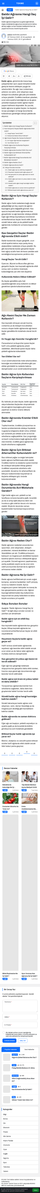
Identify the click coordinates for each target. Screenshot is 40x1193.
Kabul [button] (35, 1190)
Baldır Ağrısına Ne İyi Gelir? (13, 165)
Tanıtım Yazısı (13, 1183)
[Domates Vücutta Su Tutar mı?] (10, 803)
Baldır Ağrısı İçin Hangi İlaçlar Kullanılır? (18, 126)
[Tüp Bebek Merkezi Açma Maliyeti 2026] (30, 781)
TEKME (20, 3)
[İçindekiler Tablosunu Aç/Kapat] (34, 123)
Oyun (5, 1149)
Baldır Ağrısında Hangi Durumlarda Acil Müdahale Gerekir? (17, 159)
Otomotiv (6, 1145)
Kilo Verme (7, 1136)
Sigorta (6, 1158)
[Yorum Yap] (9, 76)
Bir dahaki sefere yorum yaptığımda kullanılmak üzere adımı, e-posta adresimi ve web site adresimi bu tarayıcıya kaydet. (21, 1034)
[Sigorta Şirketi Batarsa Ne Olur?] (20, 1057)
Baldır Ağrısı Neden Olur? (13, 162)
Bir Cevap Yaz (9, 989)
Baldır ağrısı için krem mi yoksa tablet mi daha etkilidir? (22, 180)
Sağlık (5, 1154)
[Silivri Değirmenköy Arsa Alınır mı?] (20, 1078)
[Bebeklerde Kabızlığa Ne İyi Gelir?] (10, 781)
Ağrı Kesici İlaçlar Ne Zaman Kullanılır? (17, 138)
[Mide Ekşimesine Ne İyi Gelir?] (10, 897)
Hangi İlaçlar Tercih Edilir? (15, 133)
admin (9, 35)
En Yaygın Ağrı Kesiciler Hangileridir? (18, 140)
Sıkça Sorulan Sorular (13, 167)
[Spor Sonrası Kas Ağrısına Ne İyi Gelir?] (30, 897)
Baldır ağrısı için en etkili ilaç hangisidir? (20, 170)
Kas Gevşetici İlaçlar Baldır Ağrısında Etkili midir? (19, 130)
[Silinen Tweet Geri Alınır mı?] (20, 1099)
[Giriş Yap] (36, 3)
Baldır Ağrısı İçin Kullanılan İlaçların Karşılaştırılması (16, 146)
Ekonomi (6, 1127)
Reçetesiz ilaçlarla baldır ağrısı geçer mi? (20, 172)
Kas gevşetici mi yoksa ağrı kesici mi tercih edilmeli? (21, 175)
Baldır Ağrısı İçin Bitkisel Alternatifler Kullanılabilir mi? (17, 154)
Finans (5, 1132)
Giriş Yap (23, 1040)
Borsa (5, 1119)
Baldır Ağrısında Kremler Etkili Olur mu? (18, 150)
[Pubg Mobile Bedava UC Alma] (20, 1068)
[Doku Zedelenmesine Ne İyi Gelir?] (30, 803)
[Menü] (3, 3)
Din (4, 1123)
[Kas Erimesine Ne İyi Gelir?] (20, 1089)
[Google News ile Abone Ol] (9, 71)
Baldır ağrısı (7, 81)
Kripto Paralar (8, 1141)
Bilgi (4, 1114)
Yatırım (5, 1171)
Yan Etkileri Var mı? (13, 143)
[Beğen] (4, 76)
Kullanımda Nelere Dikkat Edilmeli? (17, 136)
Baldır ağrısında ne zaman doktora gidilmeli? (21, 188)
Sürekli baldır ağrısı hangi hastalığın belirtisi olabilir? (21, 184)
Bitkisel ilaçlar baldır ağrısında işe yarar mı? (21, 190)
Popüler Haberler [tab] (11, 1049)
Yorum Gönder (9, 1040)
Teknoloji (6, 1167)
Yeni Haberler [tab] (29, 1049)
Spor (5, 1162)
